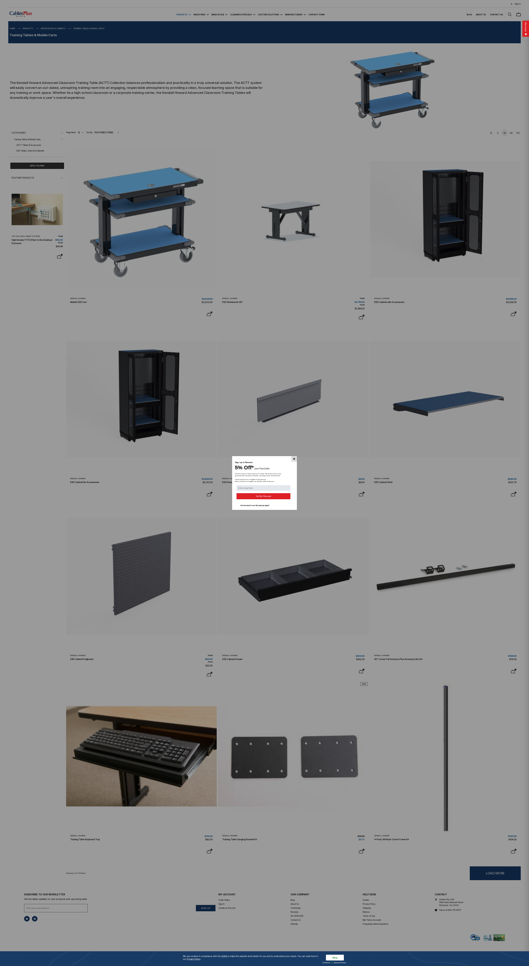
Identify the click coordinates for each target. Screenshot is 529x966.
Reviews (525, 27)
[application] (264, 958)
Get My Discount (263, 496)
